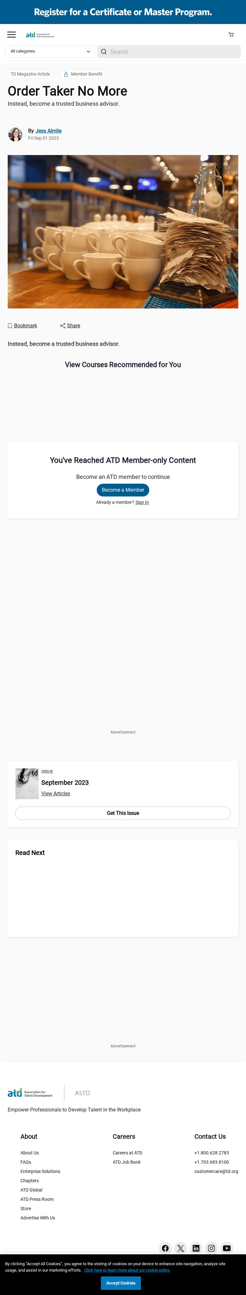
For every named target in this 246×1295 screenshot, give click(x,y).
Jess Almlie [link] (49, 131)
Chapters (29, 1180)
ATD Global (31, 1190)
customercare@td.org (216, 1171)
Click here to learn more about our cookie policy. (127, 1270)
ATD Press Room (36, 1199)
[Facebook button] (165, 1248)
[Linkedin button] (196, 1248)
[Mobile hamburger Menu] (11, 34)
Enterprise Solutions (40, 1171)
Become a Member (123, 490)
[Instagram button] (211, 1248)
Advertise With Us (37, 1217)
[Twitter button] (180, 1248)
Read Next (30, 853)
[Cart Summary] (233, 34)
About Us (29, 1152)
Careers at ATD (127, 1152)
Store (25, 1208)
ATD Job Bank (127, 1162)
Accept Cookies (120, 1283)
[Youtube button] (226, 1248)
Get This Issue (123, 813)
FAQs (25, 1162)
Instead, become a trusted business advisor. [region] (63, 103)
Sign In (142, 502)
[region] (123, 344)
